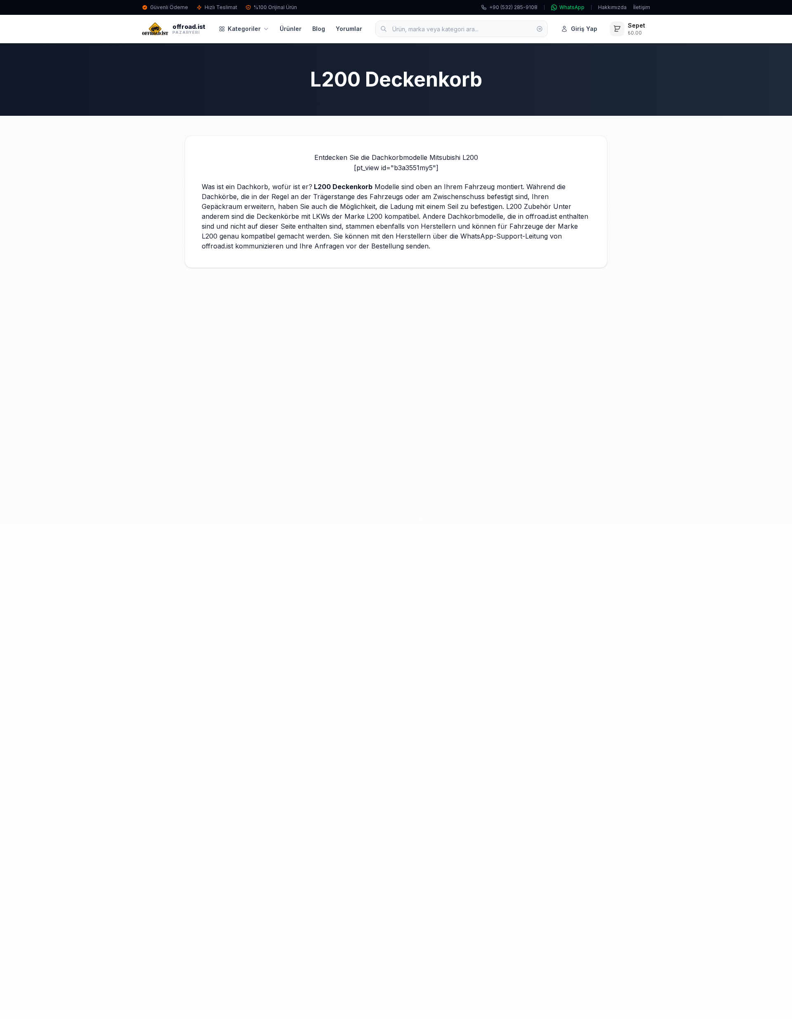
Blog (318, 28)
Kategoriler (244, 28)
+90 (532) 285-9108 (513, 7)
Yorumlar (349, 28)
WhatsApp (572, 7)
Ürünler (291, 28)
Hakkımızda (612, 7)
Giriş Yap (584, 28)
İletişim (641, 7)
